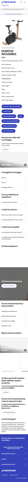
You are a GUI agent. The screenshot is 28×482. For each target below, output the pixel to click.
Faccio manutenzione (9, 116)
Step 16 (3, 182)
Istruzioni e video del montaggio (11, 106)
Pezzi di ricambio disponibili (10, 121)
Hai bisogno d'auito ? (8, 453)
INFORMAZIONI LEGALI (8, 464)
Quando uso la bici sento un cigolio (12, 215)
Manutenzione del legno (8, 316)
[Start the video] (25, 165)
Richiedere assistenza (9, 285)
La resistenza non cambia (9, 202)
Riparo (20, 116)
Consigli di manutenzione (9, 311)
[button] (9, 363)
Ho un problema (7, 111)
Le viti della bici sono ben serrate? (11, 232)
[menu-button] (25, 2)
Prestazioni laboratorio (9, 126)
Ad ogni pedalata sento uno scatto (12, 219)
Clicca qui (5, 392)
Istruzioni (5, 149)
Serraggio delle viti (7, 187)
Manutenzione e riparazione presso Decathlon (13, 447)
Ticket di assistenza (8, 130)
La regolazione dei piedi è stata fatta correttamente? (12, 238)
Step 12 (3, 177)
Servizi (3, 459)
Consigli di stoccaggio (8, 321)
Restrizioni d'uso (6, 326)
